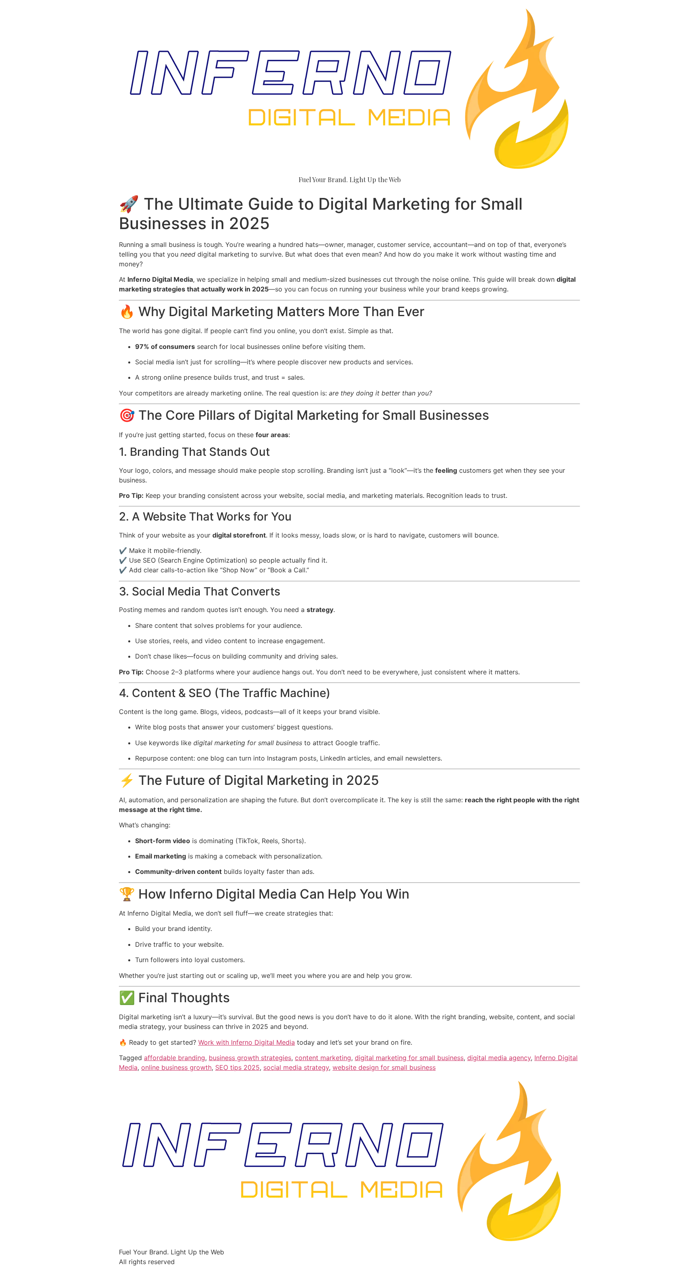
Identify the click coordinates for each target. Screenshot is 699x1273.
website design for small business (384, 1067)
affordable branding (174, 1058)
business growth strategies (250, 1058)
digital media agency (499, 1058)
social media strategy (296, 1067)
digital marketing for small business (409, 1058)
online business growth (176, 1067)
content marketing (323, 1058)
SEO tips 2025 (237, 1067)
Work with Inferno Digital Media (246, 1042)
